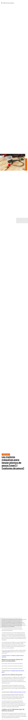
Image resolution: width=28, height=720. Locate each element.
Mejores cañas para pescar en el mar (18, 692)
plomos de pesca (6, 651)
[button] (25, 2)
